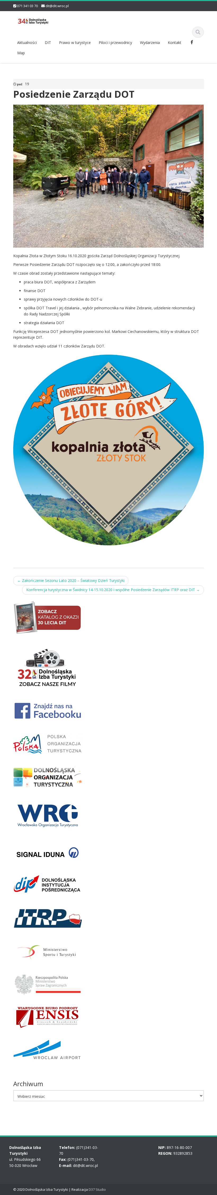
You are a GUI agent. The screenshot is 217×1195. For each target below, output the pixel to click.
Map (21, 52)
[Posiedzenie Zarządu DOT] (108, 175)
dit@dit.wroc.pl (57, 5)
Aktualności (27, 42)
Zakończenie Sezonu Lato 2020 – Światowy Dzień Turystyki (70, 580)
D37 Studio (97, 1189)
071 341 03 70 (27, 5)
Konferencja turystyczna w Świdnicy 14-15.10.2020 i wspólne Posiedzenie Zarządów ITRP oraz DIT (113, 589)
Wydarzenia (150, 42)
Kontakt (174, 42)
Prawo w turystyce (75, 42)
